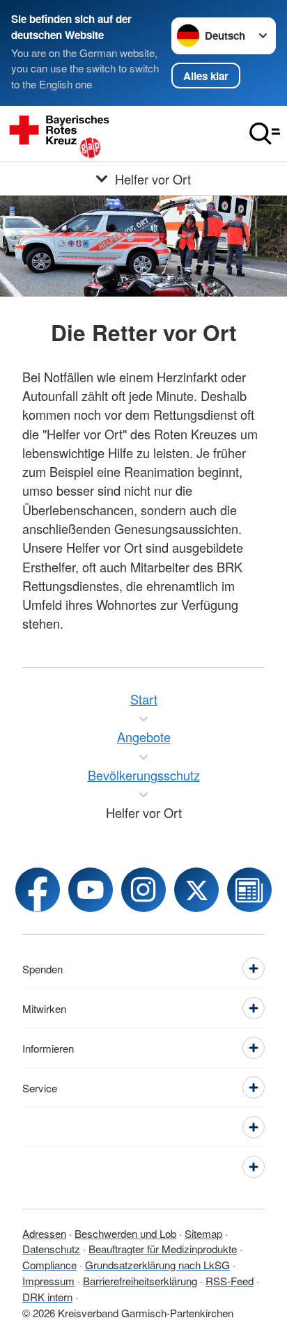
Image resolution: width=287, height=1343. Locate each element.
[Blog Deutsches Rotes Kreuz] (249, 889)
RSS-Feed (229, 1280)
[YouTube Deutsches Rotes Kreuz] (90, 889)
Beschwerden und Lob (125, 1233)
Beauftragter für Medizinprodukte (162, 1248)
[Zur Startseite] (121, 134)
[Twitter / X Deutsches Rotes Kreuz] (196, 889)
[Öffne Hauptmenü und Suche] (264, 133)
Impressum (48, 1280)
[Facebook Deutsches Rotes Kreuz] (37, 889)
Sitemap (203, 1233)
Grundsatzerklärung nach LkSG (157, 1264)
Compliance (49, 1264)
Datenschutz (51, 1248)
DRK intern (47, 1296)
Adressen (44, 1233)
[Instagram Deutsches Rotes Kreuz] (143, 889)
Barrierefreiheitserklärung (140, 1280)
